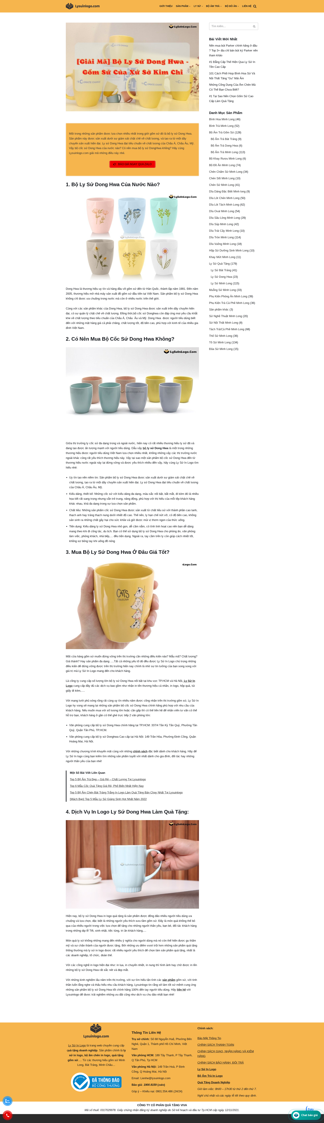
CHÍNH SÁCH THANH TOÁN (215, 1044)
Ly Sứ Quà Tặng (219, 263)
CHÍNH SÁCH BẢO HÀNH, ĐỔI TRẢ (220, 1062)
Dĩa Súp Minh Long (221, 224)
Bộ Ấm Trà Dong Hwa (224, 145)
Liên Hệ (246, 6)
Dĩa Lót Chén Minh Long (224, 198)
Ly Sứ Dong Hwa (221, 276)
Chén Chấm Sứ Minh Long (225, 171)
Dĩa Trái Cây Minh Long (224, 230)
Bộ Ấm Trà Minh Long (224, 152)
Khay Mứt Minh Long (222, 257)
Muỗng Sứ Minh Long (222, 290)
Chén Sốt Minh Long (222, 178)
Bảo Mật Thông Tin (209, 1038)
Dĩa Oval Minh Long (221, 211)
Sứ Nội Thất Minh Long (223, 322)
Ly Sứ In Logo (77, 1045)
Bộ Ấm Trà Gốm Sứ (221, 132)
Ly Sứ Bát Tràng (221, 270)
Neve (69, 1118)
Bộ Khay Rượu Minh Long (225, 158)
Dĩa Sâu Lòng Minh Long (224, 217)
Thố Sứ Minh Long (220, 335)
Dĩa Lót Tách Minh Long (224, 204)
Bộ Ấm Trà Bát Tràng (224, 139)
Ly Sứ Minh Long (221, 283)
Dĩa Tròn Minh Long (221, 237)
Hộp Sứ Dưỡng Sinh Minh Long (229, 250)
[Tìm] (254, 6)
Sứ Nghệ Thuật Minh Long (225, 316)
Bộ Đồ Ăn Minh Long (222, 165)
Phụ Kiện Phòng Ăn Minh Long (228, 296)
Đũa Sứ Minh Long (221, 349)
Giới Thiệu (165, 6)
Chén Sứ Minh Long (221, 185)
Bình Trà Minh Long (221, 125)
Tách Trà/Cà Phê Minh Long (226, 329)
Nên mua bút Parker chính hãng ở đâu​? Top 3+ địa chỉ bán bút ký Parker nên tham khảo (233, 50)
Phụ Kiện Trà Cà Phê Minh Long (229, 303)
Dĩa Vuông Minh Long (222, 244)
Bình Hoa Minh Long (222, 119)
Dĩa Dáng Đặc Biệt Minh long (227, 191)
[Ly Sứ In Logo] (83, 6)
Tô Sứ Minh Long (220, 342)
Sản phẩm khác (219, 309)
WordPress (95, 1118)
